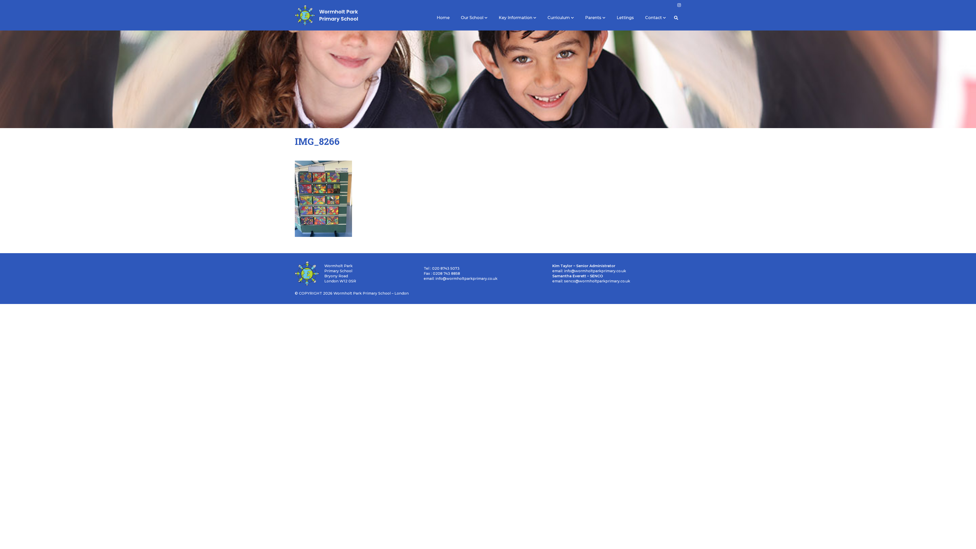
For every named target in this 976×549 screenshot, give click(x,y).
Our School (472, 17)
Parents (593, 17)
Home (443, 17)
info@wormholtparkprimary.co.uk (466, 278)
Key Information (515, 17)
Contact (653, 17)
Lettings (625, 17)
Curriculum (558, 17)
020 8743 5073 (446, 268)
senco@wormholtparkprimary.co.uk (597, 281)
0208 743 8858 (446, 273)
